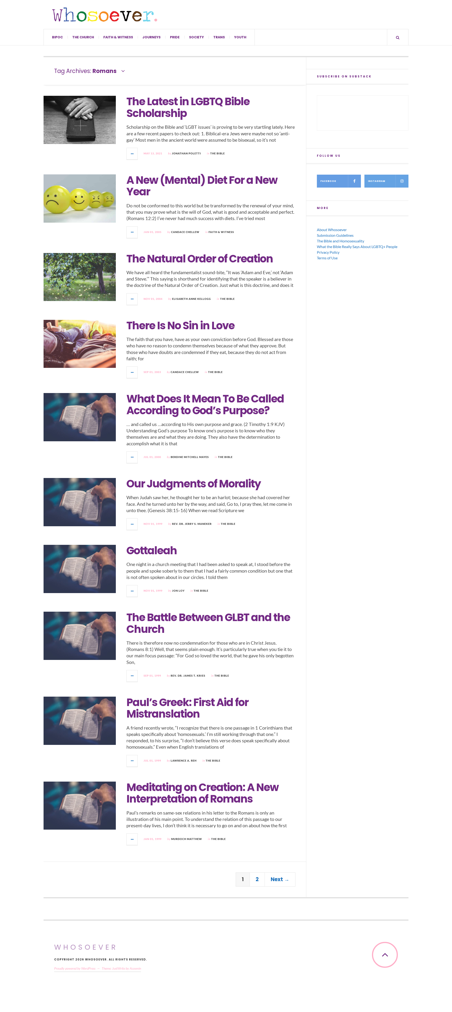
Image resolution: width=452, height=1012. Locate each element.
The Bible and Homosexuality (340, 241)
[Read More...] (132, 153)
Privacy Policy (328, 252)
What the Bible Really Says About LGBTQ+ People (357, 246)
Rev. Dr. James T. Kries (188, 675)
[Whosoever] (105, 14)
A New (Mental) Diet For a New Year (201, 186)
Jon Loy (178, 590)
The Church (83, 37)
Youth (240, 37)
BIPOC (57, 37)
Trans (219, 37)
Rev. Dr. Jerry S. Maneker (192, 523)
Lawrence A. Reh (184, 760)
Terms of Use (327, 258)
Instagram (376, 181)
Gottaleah (151, 550)
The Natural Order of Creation (199, 258)
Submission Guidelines (335, 235)
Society (196, 37)
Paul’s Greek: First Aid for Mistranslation (187, 708)
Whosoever (86, 947)
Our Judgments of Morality (193, 483)
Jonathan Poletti (186, 153)
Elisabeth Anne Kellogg (191, 298)
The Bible (217, 153)
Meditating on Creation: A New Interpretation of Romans (202, 793)
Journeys (151, 37)
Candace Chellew (185, 231)
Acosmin (135, 968)
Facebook (328, 181)
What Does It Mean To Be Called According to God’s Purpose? (205, 404)
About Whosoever (332, 229)
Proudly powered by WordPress (74, 968)
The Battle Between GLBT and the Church (208, 623)
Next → (280, 879)
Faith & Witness (118, 37)
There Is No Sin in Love (180, 325)
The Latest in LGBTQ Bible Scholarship (188, 107)
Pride (175, 37)
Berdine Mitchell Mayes (190, 456)
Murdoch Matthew (186, 838)
